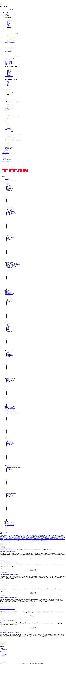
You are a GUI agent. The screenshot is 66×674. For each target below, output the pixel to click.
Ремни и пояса (9, 26)
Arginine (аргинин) (10, 35)
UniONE (48, 539)
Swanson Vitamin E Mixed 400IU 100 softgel (8, 620)
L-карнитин (9, 494)
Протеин (6, 118)
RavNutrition (50, 538)
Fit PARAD (21, 536)
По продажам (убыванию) (38, 549)
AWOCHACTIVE (27, 535)
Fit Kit (18, 536)
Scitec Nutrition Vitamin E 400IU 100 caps (7, 609)
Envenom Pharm (10, 536)
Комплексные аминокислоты (12, 39)
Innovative (55, 536)
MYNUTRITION (52, 537)
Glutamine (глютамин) (10, 38)
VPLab (54, 539)
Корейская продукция (16, 540)
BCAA (8, 36)
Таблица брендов (5, 152)
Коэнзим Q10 (9, 96)
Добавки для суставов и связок (10, 99)
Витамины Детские (8, 60)
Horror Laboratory (50, 536)
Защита (8, 22)
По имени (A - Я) (8, 549)
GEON (46, 536)
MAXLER (27, 537)
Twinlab (39, 539)
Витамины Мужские (8, 62)
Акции (2, 161)
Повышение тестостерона (9, 145)
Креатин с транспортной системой (13, 116)
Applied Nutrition (12, 535)
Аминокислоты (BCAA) (9, 30)
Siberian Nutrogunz (11, 539)
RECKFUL (54, 538)
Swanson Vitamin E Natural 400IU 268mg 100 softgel (9, 632)
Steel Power (26, 539)
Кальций (8, 83)
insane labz (59, 536)
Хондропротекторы (10, 380)
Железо (8, 81)
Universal (51, 539)
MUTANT (44, 537)
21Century (4, 535)
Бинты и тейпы (9, 20)
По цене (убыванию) (30, 549)
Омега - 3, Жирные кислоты (9, 108)
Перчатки (8, 25)
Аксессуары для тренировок (12, 19)
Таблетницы (9, 27)
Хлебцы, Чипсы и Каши (11, 58)
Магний (8, 84)
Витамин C (9, 70)
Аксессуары (7, 15)
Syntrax (32, 539)
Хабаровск (4, 158)
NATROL (63, 537)
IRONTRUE (2, 537)
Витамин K (9, 73)
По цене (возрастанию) (22, 549)
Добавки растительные (9, 107)
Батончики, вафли (10, 235)
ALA (8, 352)
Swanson (29, 539)
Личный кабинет (5, 163)
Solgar (16, 539)
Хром (8, 329)
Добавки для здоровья (8, 89)
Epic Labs (14, 536)
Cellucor (48, 535)
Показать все (9, 29)
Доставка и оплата (5, 153)
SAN (59, 538)
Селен (8, 86)
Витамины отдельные (8, 64)
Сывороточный (9, 126)
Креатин (6, 110)
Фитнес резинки (10, 188)
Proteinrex (46, 538)
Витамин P (8, 74)
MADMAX (12, 537)
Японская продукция (41, 540)
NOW (19, 538)
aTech (17, 535)
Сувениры (6, 150)
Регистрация (7, 165)
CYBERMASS (4, 536)
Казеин (8, 439)
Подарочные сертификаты (9, 148)
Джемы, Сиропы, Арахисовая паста (13, 56)
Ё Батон (11, 540)
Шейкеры (9, 189)
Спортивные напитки (10, 48)
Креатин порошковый (10, 115)
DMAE (8, 353)
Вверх (2, 644)
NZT (25, 538)
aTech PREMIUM (21, 535)
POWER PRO (41, 538)
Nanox (60, 537)
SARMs (6, 149)
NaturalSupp (8, 538)
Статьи (2, 653)
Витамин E (9, 72)
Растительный (9, 125)
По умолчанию (3, 549)
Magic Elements (17, 537)
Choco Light (52, 535)
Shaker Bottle (6, 539)
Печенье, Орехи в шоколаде (11, 47)
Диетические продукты (11, 57)
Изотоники (6, 144)
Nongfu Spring (12, 538)
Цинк (8, 330)
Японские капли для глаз (9, 147)
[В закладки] (6, 572)
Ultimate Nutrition (44, 539)
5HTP (8, 94)
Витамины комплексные (9, 63)
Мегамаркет (7, 14)
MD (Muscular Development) (34, 537)
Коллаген (8, 104)
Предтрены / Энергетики (9, 129)
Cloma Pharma (57, 535)
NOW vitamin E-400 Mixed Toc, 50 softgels (7, 551)
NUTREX (22, 538)
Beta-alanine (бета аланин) (11, 209)
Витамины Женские (8, 61)
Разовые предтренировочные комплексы (14, 134)
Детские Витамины (6, 540)
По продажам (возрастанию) (47, 549)
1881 (1, 535)
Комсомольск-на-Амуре (6, 159)
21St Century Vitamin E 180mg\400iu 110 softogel (9, 562)
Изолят (8, 438)
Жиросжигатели (9, 142)
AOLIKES (7, 535)
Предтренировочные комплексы (12, 133)
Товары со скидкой (4, 655)
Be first (31, 535)
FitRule (43, 536)
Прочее (46, 540)
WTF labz (61, 539)
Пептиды (6, 146)
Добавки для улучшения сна (9, 106)
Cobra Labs (62, 535)
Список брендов (4, 654)
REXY (57, 538)
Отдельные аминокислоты (11, 40)
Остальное (22, 540)
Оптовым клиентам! (8, 161)
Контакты (4, 154)
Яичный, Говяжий (10, 127)
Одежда (8, 24)
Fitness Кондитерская (34, 536)
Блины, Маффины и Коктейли (12, 263)
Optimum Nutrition (29, 538)
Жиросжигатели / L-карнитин (10, 137)
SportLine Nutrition (20, 539)
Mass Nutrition (22, 537)
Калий (8, 82)
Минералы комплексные (9, 76)
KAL (9, 537)
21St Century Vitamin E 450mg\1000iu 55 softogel (9, 574)
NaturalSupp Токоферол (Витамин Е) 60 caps (8, 597)
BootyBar (43, 535)
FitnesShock (40, 536)
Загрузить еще (3, 643)
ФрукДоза (26, 540)
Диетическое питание (8, 51)
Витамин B (9, 69)
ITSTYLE (6, 537)
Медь (7, 85)
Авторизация (7, 164)
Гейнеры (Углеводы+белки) (9, 109)
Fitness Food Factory (26, 536)
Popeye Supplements (35, 538)
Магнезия (8, 23)
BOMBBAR (40, 535)
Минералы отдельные (8, 77)
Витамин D (9, 71)
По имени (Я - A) (15, 549)
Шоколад (8, 49)
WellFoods (58, 539)
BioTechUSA (35, 535)
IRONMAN (63, 536)
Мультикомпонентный (11, 124)
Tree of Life (36, 539)
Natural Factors (2, 538)
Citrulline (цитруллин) (11, 210)
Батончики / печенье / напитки (10, 42)
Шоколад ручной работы (32, 540)
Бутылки (8, 21)
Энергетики (9, 135)
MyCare (47, 537)
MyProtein (57, 537)
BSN (46, 535)
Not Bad (16, 538)
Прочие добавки (9, 97)
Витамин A (9, 68)
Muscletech (40, 537)
